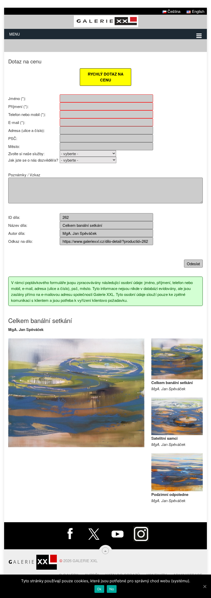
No (111, 589)
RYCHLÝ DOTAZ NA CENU (106, 77)
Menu (14, 34)
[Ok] (204, 586)
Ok (99, 589)
